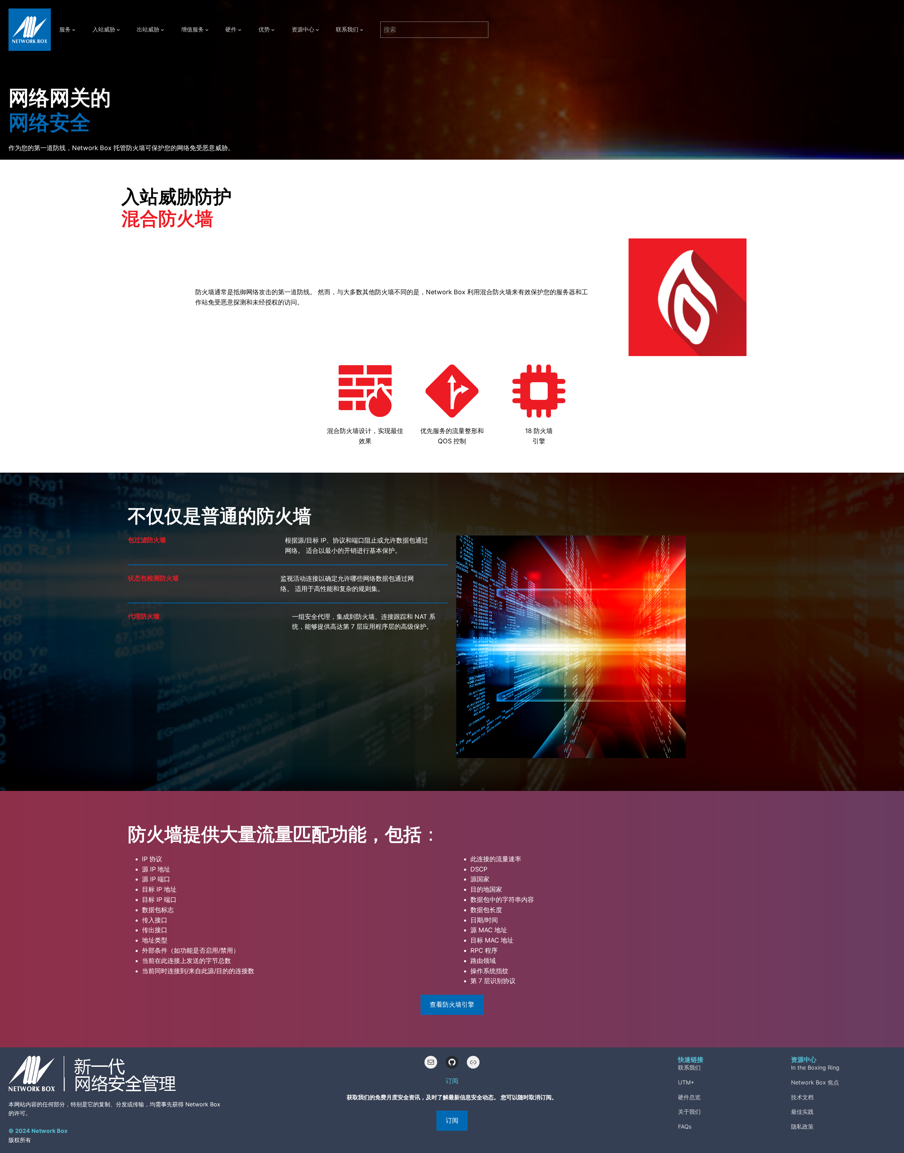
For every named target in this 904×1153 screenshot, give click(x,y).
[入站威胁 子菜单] (118, 29)
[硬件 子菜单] (240, 29)
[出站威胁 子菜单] (162, 29)
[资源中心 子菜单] (317, 29)
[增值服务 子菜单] (207, 29)
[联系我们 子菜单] (361, 29)
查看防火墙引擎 (452, 1004)
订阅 (452, 1120)
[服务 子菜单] (74, 29)
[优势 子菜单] (273, 29)
